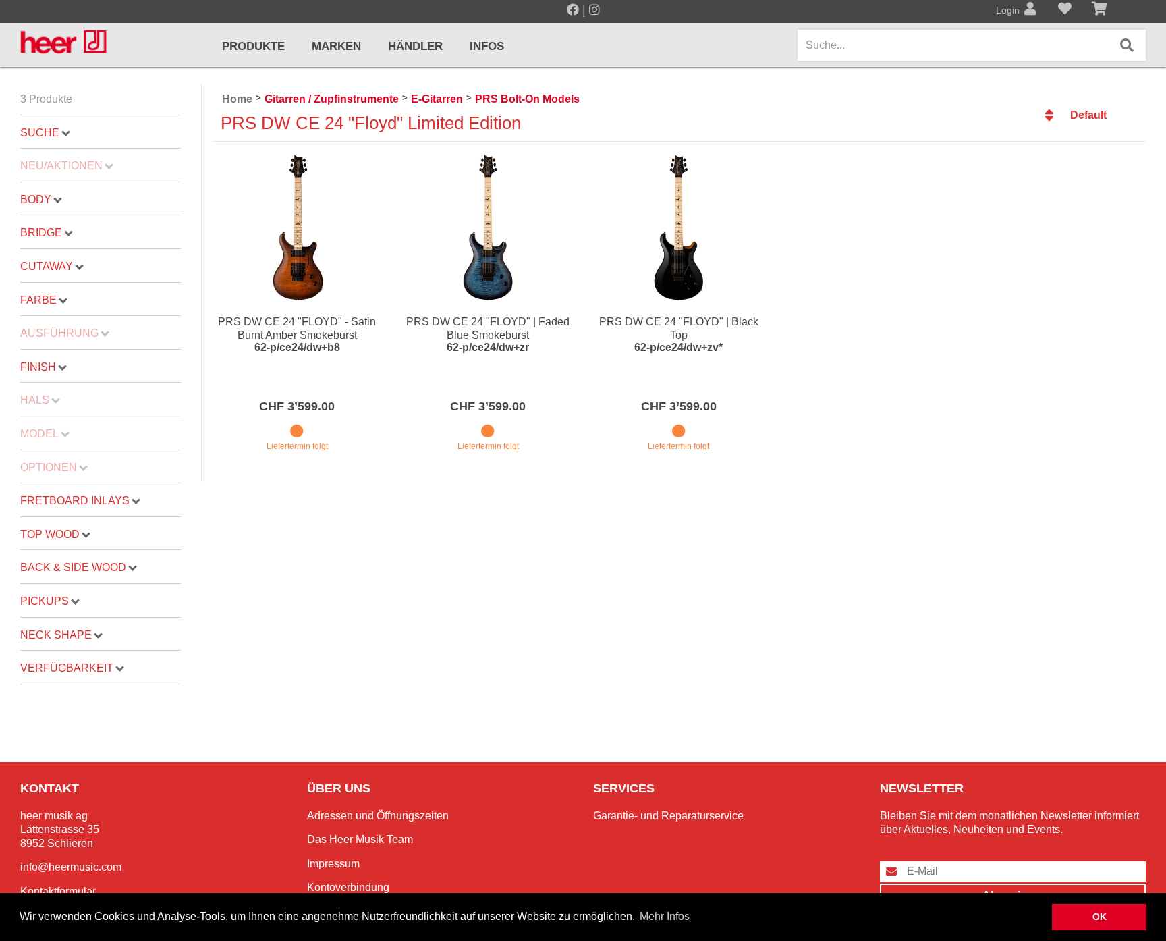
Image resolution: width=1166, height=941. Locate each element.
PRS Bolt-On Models (527, 99)
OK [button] (1099, 916)
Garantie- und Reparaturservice (668, 816)
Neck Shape (56, 635)
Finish (38, 367)
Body (35, 199)
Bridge (41, 232)
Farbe (38, 300)
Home (237, 99)
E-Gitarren (437, 99)
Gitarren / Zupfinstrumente (332, 99)
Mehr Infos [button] (665, 916)
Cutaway (46, 266)
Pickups (44, 601)
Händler (415, 46)
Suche (39, 132)
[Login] (1030, 10)
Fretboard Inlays (75, 500)
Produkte (253, 46)
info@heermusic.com (70, 867)
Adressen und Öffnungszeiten (378, 816)
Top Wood (50, 534)
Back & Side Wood (73, 567)
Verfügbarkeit (66, 668)
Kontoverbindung (348, 887)
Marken (336, 46)
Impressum (333, 863)
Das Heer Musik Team (360, 839)
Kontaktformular (58, 891)
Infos (487, 46)
